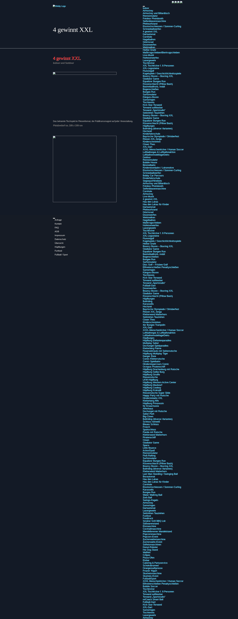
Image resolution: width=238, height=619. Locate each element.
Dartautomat (149, 34)
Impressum (60, 235)
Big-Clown (148, 416)
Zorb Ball (147, 497)
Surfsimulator (149, 261)
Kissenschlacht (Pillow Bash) (158, 296)
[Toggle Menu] (144, 6)
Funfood (147, 515)
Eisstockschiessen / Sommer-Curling (162, 26)
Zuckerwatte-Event (152, 541)
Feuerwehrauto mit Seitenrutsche (160, 350)
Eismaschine (149, 526)
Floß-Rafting (149, 455)
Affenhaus (148, 408)
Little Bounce (149, 447)
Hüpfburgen (149, 298)
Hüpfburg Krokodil (152, 390)
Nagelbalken (149, 39)
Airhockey (148, 10)
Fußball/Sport (149, 578)
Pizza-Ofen (148, 557)
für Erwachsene (151, 405)
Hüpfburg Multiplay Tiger (155, 353)
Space (146, 445)
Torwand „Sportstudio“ (154, 282)
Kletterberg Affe (151, 400)
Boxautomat (149, 476)
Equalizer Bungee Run (154, 460)
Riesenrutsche (150, 377)
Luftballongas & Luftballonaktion (159, 332)
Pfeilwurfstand (150, 23)
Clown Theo (149, 319)
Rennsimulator (150, 15)
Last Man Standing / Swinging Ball (160, 473)
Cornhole (147, 36)
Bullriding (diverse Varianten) (157, 419)
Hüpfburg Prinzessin (153, 403)
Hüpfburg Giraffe (151, 374)
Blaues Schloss (151, 424)
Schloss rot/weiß (151, 421)
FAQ (57, 228)
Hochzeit (147, 306)
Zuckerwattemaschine (154, 539)
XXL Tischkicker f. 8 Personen (158, 591)
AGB (57, 231)
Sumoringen (149, 269)
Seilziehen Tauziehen (153, 316)
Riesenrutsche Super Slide (156, 392)
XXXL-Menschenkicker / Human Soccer (163, 330)
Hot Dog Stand (150, 549)
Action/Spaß (149, 450)
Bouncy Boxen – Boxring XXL (158, 290)
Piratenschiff (149, 437)
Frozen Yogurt (150, 570)
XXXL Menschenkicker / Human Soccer (163, 581)
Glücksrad (148, 42)
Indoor (146, 8)
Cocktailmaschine (152, 528)
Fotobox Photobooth (153, 18)
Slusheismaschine (152, 573)
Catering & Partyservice (155, 562)
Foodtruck (148, 518)
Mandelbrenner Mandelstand (157, 531)
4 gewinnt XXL (150, 31)
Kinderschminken (151, 322)
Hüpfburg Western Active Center (159, 382)
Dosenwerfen (149, 44)
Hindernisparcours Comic (156, 364)
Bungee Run (149, 492)
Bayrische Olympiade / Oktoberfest (161, 309)
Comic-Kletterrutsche (154, 358)
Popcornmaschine (152, 534)
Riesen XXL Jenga (152, 311)
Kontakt (58, 224)
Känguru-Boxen (151, 272)
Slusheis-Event (150, 575)
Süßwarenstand (151, 523)
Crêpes (146, 555)
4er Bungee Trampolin (154, 324)
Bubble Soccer (150, 586)
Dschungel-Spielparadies (155, 345)
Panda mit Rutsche (152, 432)
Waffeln (146, 552)
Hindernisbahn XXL (152, 398)
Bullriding (147, 301)
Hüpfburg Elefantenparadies (157, 340)
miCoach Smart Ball (153, 599)
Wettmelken (149, 47)
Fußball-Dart (149, 285)
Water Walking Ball (152, 494)
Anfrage (58, 220)
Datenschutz (60, 239)
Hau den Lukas (150, 479)
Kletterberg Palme (152, 348)
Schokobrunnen (151, 565)
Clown (146, 439)
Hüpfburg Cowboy (152, 387)
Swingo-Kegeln (150, 500)
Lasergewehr (149, 510)
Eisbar (146, 560)
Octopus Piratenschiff (154, 366)
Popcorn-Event (150, 536)
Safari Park (148, 413)
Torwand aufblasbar (153, 280)
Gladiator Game (151, 293)
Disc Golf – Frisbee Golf (155, 264)
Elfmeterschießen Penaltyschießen (160, 267)
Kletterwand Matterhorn (155, 314)
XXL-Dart (147, 327)
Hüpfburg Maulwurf (152, 384)
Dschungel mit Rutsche (155, 411)
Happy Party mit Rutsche (156, 395)
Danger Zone (149, 356)
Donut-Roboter (150, 547)
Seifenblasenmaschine (154, 21)
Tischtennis (148, 275)
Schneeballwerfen (152, 28)
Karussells (148, 303)
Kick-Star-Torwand (152, 277)
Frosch (146, 426)
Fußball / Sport (61, 255)
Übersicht (59, 243)
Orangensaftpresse (152, 568)
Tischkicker (149, 588)
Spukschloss (149, 429)
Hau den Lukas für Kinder (156, 481)
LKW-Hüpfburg (150, 379)
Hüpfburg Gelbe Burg (153, 371)
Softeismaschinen (152, 544)
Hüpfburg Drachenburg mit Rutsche (161, 369)
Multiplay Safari (151, 343)
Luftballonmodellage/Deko (156, 335)
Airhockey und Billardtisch (156, 13)
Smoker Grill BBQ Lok (154, 520)
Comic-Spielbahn (151, 361)
